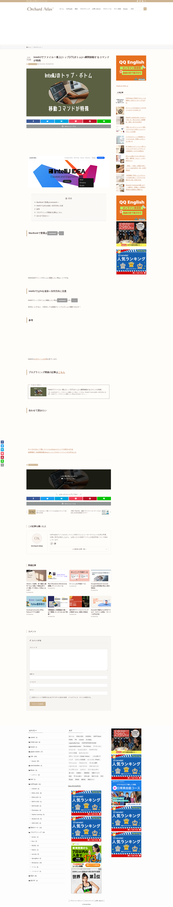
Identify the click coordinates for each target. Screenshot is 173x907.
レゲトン (36, 775)
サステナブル (93, 749)
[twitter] (137, 1)
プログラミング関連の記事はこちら (49, 212)
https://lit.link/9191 (74, 786)
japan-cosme (36, 752)
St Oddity (89, 739)
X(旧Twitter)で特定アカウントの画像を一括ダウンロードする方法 (136, 100)
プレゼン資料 (93, 763)
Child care (35, 742)
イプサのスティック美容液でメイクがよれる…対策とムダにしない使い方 (135, 139)
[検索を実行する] (145, 8)
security (35, 854)
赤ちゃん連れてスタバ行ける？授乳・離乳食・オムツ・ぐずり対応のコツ (135, 158)
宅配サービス (96, 773)
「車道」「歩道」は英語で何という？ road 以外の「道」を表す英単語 (136, 168)
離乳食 (83, 779)
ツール (35, 867)
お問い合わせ (99, 900)
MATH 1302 (37, 801)
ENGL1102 (36, 797)
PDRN (70, 739)
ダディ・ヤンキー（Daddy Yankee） (79, 756)
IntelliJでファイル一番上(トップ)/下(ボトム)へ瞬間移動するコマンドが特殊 (75, 389)
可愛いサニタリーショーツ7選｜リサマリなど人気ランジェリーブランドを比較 (136, 129)
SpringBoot (36, 858)
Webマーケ (36, 827)
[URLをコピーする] (2, 464)
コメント (33, 647)
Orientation (36, 810)
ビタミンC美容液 (80, 759)
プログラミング (32, 64)
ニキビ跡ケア (97, 756)
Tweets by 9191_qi (122, 86)
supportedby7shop (74, 743)
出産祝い (79, 773)
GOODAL (88, 736)
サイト (32, 690)
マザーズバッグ (93, 766)
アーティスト (97, 746)
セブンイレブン (83, 753)
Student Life (37, 819)
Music (33, 770)
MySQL (35, 845)
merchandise (36, 765)
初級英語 (86, 773)
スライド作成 (73, 753)
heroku (35, 837)
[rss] (142, 1)
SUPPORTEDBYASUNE (89, 743)
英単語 (77, 779)
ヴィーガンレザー (93, 769)
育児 (102, 776)
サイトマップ (89, 900)
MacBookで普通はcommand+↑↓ (47, 202)
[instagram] (140, 1)
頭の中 (34, 880)
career (33, 737)
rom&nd (81, 739)
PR (76, 739)
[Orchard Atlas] (40, 9)
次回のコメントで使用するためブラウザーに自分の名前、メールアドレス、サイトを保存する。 (62, 697)
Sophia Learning (38, 814)
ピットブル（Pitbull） (94, 759)
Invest (33, 747)
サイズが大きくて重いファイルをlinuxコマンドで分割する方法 (50, 449)
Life (33, 756)
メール (33, 682)
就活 (70, 776)
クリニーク (72, 749)
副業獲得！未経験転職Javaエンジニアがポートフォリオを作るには (52, 452)
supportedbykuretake (75, 746)
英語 (33, 876)
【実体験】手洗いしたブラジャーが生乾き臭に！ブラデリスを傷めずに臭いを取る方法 (135, 178)
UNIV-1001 (36, 823)
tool (32, 779)
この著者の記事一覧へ (79, 549)
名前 (32, 674)
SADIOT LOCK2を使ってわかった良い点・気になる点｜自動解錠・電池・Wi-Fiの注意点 (136, 120)
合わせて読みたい (42, 216)
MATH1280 (36, 806)
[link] (51, 543)
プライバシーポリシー (76, 900)
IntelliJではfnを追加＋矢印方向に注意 (49, 206)
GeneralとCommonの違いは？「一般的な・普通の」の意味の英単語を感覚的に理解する (135, 187)
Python (35, 850)
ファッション (73, 763)
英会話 (71, 779)
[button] (33, 121)
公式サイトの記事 (40, 359)
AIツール (71, 736)
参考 (38, 209)
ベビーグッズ (73, 766)
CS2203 (35, 789)
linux (34, 841)
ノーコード (36, 871)
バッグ (71, 759)
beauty (35, 761)
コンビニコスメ (82, 749)
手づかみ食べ (78, 776)
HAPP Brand (97, 736)
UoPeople (35, 784)
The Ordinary (87, 746)
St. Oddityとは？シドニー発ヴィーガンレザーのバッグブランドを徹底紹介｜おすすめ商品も (136, 149)
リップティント (73, 769)
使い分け (71, 773)
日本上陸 (86, 776)
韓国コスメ (91, 779)
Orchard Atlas (37, 546)
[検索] (145, 1)
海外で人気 (95, 776)
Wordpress (37, 862)
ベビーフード (83, 766)
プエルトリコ (83, 763)
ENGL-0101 (37, 793)
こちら (61, 372)
